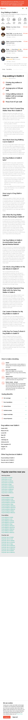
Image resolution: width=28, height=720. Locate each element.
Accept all (6, 717)
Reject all (15, 717)
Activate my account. (17, 4)
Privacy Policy (19, 714)
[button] (14, 398)
